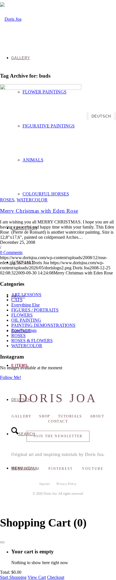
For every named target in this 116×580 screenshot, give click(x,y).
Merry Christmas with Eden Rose (39, 211)
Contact (58, 421)
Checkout (55, 577)
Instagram (25, 469)
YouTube (92, 469)
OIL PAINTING (26, 320)
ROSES (7, 199)
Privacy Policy (67, 483)
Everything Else (25, 304)
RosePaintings (24, 330)
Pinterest (60, 469)
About (97, 416)
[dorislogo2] (10, 19)
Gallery (21, 416)
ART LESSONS (26, 294)
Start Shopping (13, 577)
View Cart (37, 577)
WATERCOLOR (32, 199)
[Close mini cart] (2, 542)
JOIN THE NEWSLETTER (58, 436)
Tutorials (70, 416)
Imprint (44, 483)
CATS (17, 299)
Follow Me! (10, 377)
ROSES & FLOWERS (32, 340)
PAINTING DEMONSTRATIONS (43, 325)
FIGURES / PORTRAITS (35, 310)
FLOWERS (22, 315)
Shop (44, 416)
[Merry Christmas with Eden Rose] (40, 88)
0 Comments (11, 252)
